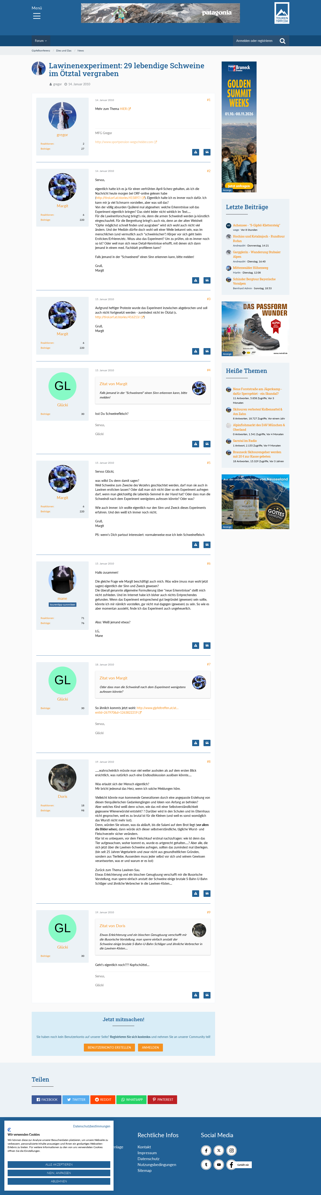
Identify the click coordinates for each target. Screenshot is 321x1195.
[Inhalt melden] (195, 152)
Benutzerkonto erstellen (109, 1047)
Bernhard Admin (242, 288)
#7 (209, 664)
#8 (209, 761)
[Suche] (282, 40)
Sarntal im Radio (245, 441)
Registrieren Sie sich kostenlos (130, 1037)
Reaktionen (47, 143)
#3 (209, 299)
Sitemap (145, 1170)
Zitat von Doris (112, 925)
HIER (123, 109)
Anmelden (150, 1047)
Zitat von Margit (113, 383)
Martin (237, 272)
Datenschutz (148, 1158)
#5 (209, 463)
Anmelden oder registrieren (254, 41)
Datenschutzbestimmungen (91, 1126)
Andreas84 (239, 245)
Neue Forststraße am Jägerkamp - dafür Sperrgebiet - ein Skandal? (257, 391)
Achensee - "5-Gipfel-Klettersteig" (256, 225)
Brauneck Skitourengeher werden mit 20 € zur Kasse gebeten (257, 454)
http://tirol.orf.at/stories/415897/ (118, 198)
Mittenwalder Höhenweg (250, 268)
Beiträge (45, 148)
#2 (209, 171)
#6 (209, 563)
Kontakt (144, 1146)
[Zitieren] (207, 152)
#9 (209, 912)
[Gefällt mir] (231, 1164)
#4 (209, 370)
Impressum (147, 1152)
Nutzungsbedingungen (157, 1164)
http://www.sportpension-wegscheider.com (124, 142)
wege (236, 229)
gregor (57, 84)
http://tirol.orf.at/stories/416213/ (117, 317)
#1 (209, 100)
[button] (46, 1099)
